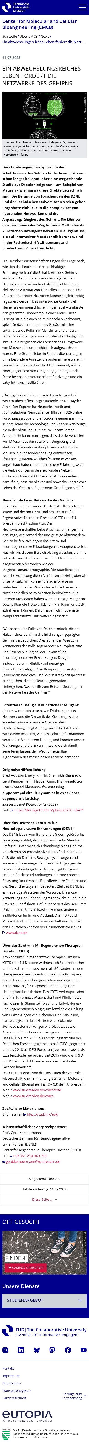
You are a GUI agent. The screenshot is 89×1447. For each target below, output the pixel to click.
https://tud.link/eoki (42, 1114)
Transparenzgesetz (16, 1391)
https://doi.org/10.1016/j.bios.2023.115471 (49, 810)
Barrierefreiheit (14, 1398)
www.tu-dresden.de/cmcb (33, 1096)
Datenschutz (11, 1383)
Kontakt (8, 1368)
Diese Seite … (42, 1199)
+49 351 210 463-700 (30, 1156)
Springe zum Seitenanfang (72, 1396)
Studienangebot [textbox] (25, 1301)
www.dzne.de (16, 933)
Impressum (11, 1376)
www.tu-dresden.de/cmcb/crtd (37, 1090)
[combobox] (44, 1301)
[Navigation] (82, 7)
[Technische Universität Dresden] (15, 7)
